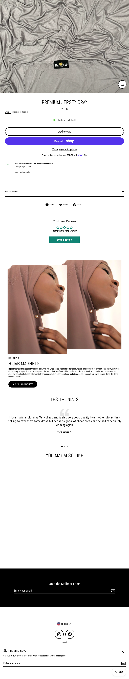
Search (64, 642)
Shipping (8, 112)
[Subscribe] (112, 591)
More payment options (64, 149)
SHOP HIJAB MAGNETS (23, 384)
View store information (22, 172)
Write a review (64, 239)
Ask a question (11, 191)
